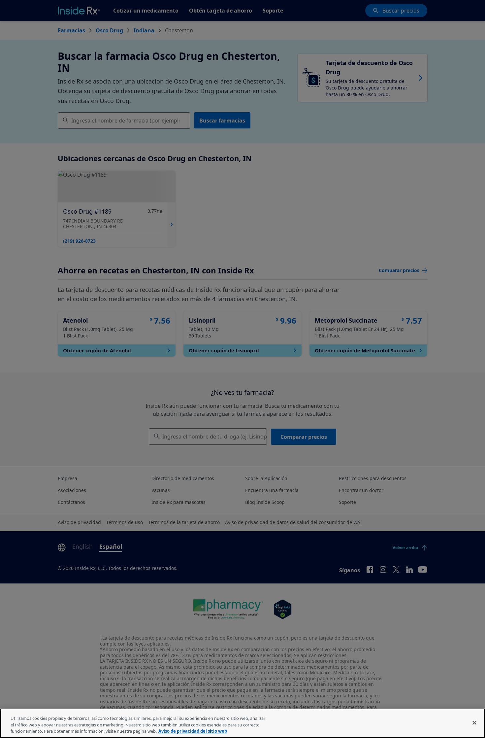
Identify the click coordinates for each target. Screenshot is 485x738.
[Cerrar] (474, 722)
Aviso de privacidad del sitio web (192, 731)
